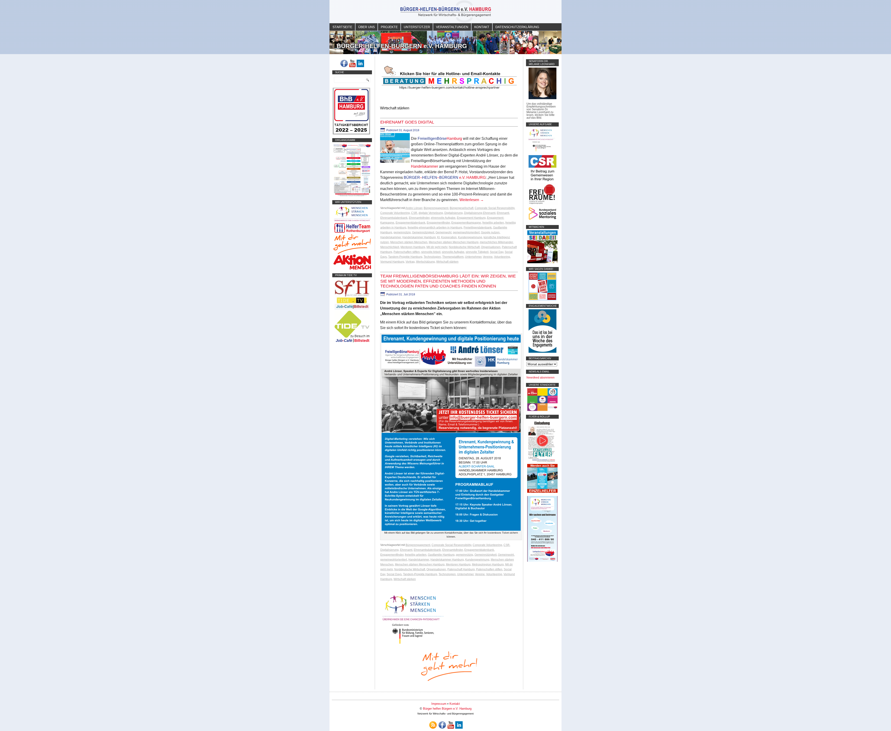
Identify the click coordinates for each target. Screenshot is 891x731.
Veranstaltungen (452, 27)
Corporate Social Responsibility (494, 208)
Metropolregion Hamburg (488, 564)
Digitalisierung (453, 213)
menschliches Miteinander (496, 242)
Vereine (488, 256)
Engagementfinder (438, 222)
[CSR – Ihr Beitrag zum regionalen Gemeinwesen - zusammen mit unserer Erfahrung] (542, 181)
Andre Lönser (413, 208)
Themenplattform (453, 256)
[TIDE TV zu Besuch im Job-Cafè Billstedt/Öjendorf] (352, 342)
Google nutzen (490, 232)
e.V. (445, 177)
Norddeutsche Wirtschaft (464, 247)
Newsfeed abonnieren (540, 377)
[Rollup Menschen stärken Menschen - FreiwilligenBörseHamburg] (542, 560)
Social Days (394, 574)
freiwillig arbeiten (493, 222)
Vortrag (410, 261)
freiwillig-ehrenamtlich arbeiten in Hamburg (435, 227)
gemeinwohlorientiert (466, 232)
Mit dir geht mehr (436, 247)
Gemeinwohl (444, 232)
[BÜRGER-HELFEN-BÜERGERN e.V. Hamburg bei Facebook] (344, 63)
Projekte (389, 27)
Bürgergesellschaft (461, 208)
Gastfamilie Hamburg (441, 554)
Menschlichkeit (389, 247)
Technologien (432, 256)
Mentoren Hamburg (412, 247)
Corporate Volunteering (395, 213)
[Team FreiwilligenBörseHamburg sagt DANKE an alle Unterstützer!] (542, 299)
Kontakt (481, 27)
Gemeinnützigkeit (423, 232)
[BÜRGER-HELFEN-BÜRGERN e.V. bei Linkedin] (360, 63)
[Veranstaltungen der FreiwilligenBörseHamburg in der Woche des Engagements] (542, 351)
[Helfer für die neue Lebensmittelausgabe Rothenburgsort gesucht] (352, 232)
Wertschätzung (425, 261)
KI (438, 237)
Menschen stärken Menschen (408, 242)
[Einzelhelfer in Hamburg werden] (542, 491)
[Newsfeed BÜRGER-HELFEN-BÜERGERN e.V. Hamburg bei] (433, 725)
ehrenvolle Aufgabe (443, 217)
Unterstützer (417, 27)
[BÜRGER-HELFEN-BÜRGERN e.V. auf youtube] (352, 63)
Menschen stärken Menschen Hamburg (453, 242)
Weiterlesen (471, 200)
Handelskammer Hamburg (419, 237)
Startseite (342, 27)
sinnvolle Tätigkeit (477, 252)
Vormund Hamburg (392, 261)
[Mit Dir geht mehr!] (352, 253)
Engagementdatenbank (410, 222)
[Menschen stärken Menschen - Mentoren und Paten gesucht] (413, 644)
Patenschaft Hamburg (461, 569)
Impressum (438, 703)
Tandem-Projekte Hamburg (405, 256)
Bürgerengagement (436, 208)
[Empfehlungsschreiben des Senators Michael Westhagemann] (542, 98)
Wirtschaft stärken (447, 261)
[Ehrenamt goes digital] (395, 163)
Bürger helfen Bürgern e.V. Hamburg (447, 708)
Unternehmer (473, 256)
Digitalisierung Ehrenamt (479, 213)
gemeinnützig (402, 232)
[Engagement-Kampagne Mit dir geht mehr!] (449, 666)
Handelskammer (424, 166)
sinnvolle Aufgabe (453, 252)
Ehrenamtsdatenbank (393, 217)
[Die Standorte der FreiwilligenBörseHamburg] (542, 410)
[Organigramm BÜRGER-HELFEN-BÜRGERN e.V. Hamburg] (352, 195)
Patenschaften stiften (407, 252)
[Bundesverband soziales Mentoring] (542, 220)
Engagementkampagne (466, 222)
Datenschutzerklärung (517, 27)
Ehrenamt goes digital (407, 122)
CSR (414, 213)
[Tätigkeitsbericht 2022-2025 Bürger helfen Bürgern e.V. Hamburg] (351, 133)
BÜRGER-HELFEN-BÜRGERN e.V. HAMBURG (402, 45)
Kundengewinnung (470, 237)
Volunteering (502, 256)
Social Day (496, 252)
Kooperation (449, 237)
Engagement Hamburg (471, 217)
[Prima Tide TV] (352, 308)
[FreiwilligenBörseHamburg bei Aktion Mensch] (352, 268)
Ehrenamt (503, 213)
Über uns (366, 27)
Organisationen (490, 247)
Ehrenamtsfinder (419, 217)
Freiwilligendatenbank (478, 227)
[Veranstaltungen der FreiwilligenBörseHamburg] (542, 262)
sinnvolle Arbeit (430, 252)
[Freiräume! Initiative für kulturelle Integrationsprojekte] (542, 204)
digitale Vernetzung (431, 213)
